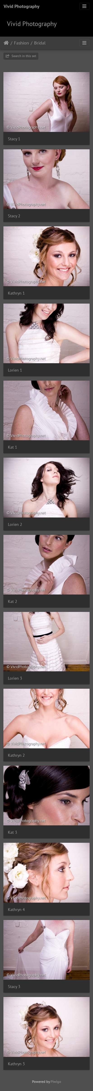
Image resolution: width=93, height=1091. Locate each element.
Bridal (40, 43)
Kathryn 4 (16, 909)
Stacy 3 (14, 986)
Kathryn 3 (16, 1063)
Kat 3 (12, 832)
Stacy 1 (14, 138)
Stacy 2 (14, 215)
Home (6, 43)
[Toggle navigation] (84, 6)
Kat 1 (12, 447)
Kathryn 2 (16, 755)
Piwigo (56, 1081)
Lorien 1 (15, 370)
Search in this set (23, 56)
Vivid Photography (22, 6)
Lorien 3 (15, 678)
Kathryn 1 (16, 293)
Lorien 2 (15, 524)
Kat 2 (12, 601)
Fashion (21, 43)
